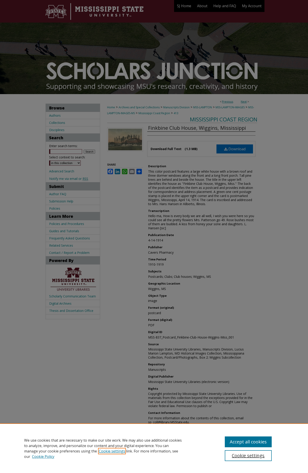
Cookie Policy (43, 456)
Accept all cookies (248, 442)
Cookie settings (112, 451)
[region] (154, 448)
